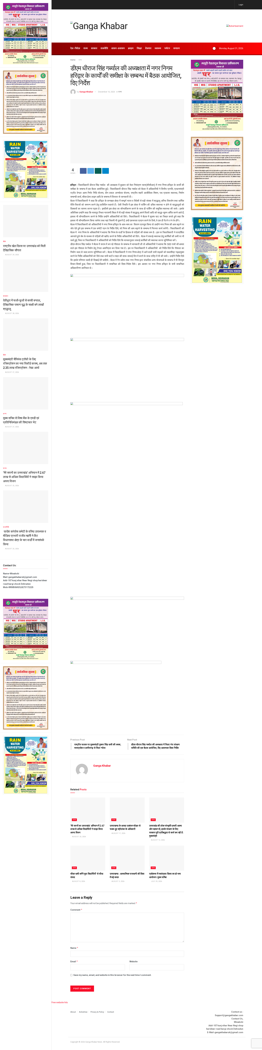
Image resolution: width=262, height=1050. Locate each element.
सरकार (5, 296)
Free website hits (60, 1002)
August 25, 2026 (79, 837)
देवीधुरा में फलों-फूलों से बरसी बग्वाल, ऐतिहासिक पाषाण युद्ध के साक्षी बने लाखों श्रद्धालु (23, 305)
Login (240, 5)
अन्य (5, 414)
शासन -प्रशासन (118, 48)
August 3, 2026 (117, 881)
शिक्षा (139, 48)
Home (72, 60)
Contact (110, 1012)
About (73, 1012)
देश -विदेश (75, 48)
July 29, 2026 (156, 881)
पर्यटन (167, 48)
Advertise (83, 1012)
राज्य (5, 468)
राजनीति (6, 527)
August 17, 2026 (118, 833)
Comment (76, 909)
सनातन (176, 48)
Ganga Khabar (86, 92)
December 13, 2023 (106, 92)
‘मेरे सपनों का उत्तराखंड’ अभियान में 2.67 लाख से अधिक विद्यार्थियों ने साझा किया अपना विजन (24, 477)
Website (133, 961)
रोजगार (148, 48)
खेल (4, 241)
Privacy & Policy (97, 1012)
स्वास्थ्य (158, 48)
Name (74, 947)
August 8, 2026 (78, 881)
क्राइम (130, 48)
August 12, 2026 (158, 840)
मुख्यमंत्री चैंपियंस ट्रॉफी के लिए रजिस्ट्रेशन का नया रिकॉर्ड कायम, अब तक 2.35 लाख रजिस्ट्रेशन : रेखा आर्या (25, 363)
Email (74, 961)
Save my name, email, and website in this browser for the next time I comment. (112, 975)
